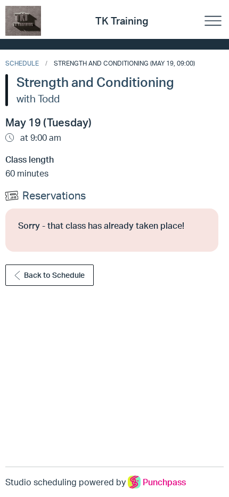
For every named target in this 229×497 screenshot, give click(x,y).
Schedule (22, 63)
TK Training (122, 20)
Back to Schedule (54, 274)
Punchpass (164, 482)
